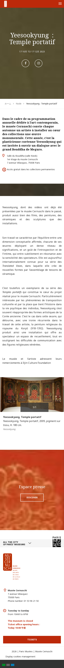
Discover (32, 497)
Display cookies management (20, 656)
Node (18, 103)
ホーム (8, 103)
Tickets (32, 639)
